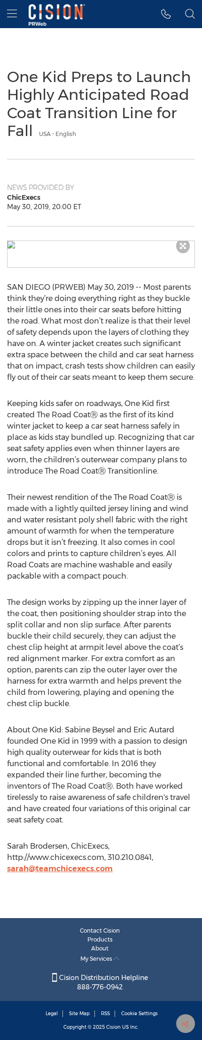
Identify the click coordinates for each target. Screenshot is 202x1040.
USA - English (57, 133)
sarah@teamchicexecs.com (60, 868)
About (100, 948)
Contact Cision (100, 930)
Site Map (79, 1013)
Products (100, 939)
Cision (113, 1027)
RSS (105, 1013)
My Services (97, 958)
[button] (166, 14)
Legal (52, 1013)
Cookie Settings (139, 1013)
